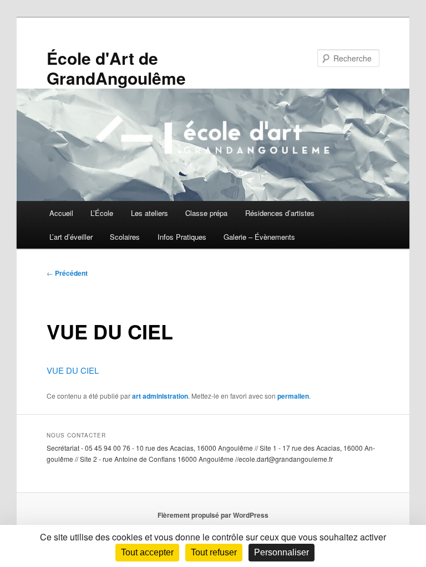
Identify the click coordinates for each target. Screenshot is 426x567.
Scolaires (125, 236)
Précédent (67, 273)
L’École (101, 213)
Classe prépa (206, 213)
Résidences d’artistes (280, 213)
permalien (293, 396)
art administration (160, 396)
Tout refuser (214, 552)
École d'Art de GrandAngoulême (116, 68)
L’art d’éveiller (71, 236)
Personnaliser (281, 552)
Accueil (61, 213)
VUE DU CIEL (73, 370)
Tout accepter (147, 552)
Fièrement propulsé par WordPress (213, 515)
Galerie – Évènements (259, 236)
